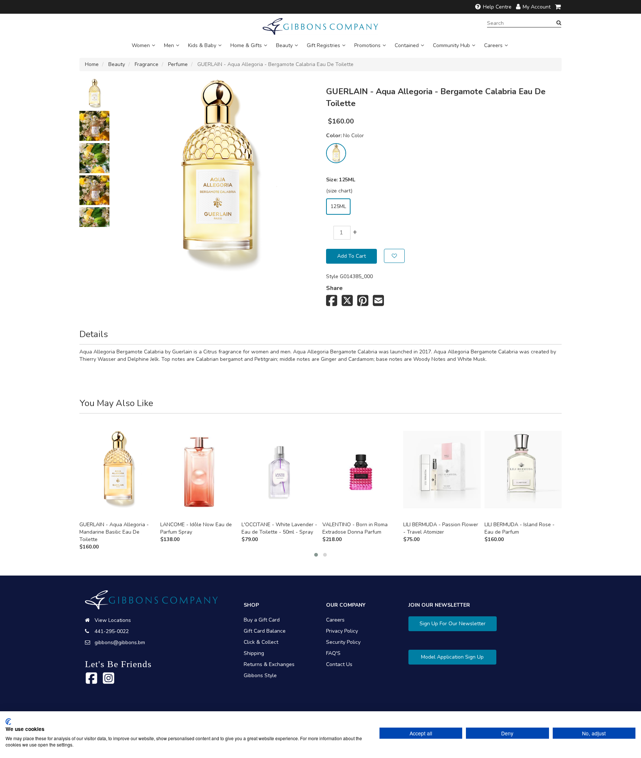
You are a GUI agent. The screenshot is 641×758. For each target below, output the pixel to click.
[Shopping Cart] (558, 6)
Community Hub (451, 45)
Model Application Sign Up (452, 656)
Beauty (284, 45)
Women (141, 45)
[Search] (558, 23)
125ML (338, 206)
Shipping (254, 653)
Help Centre (497, 6)
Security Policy (343, 642)
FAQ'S (333, 653)
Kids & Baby (202, 45)
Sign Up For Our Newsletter (453, 623)
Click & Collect (261, 642)
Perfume (178, 64)
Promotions (367, 45)
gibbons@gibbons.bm (120, 642)
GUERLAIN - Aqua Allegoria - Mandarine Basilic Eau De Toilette (114, 532)
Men (169, 45)
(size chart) (339, 190)
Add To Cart (351, 256)
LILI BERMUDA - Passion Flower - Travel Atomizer (440, 528)
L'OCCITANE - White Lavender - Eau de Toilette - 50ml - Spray (279, 528)
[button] (316, 554)
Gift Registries (323, 45)
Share (334, 288)
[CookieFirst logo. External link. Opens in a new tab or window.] (8, 721)
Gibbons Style (260, 675)
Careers (493, 45)
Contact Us (339, 664)
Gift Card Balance (265, 631)
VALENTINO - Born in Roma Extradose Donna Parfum (355, 528)
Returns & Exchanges (269, 664)
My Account (536, 6)
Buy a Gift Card (262, 619)
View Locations (113, 620)
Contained (407, 45)
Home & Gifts (246, 45)
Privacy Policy (342, 631)
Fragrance (146, 64)
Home (92, 64)
